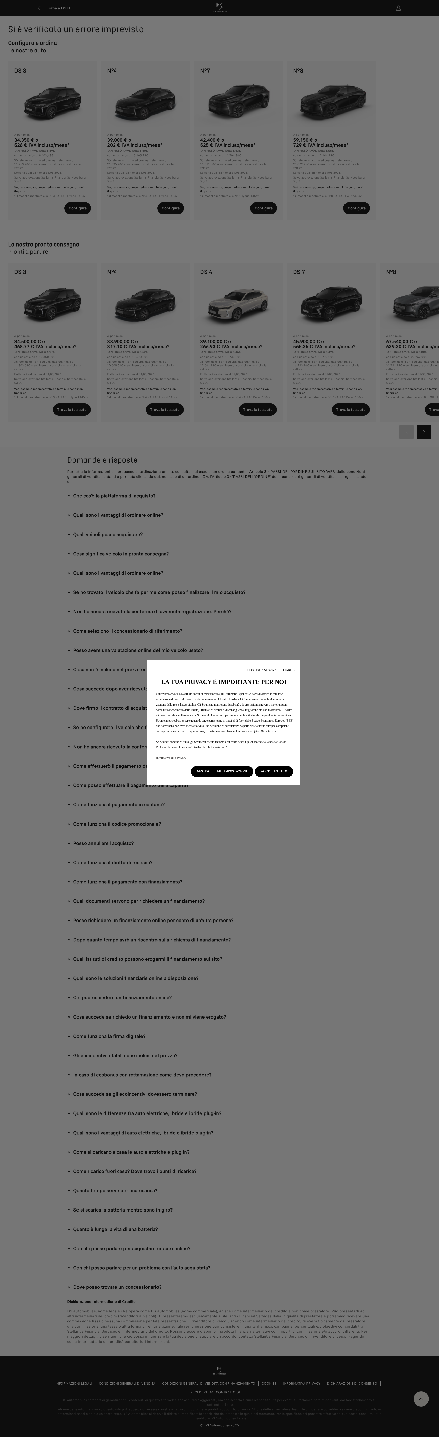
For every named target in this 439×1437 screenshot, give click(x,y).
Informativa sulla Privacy (171, 758)
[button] (271, 670)
